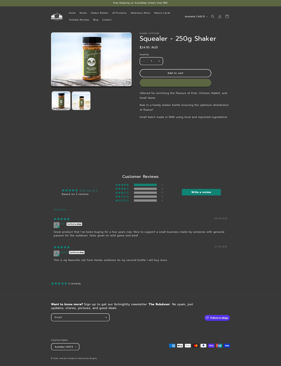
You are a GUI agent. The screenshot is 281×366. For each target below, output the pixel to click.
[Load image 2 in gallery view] (81, 101)
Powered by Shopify (87, 358)
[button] (212, 16)
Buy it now (175, 83)
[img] (62, 219)
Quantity (144, 54)
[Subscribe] (105, 317)
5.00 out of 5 (89, 190)
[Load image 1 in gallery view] (61, 101)
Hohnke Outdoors (68, 358)
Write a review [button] (201, 192)
